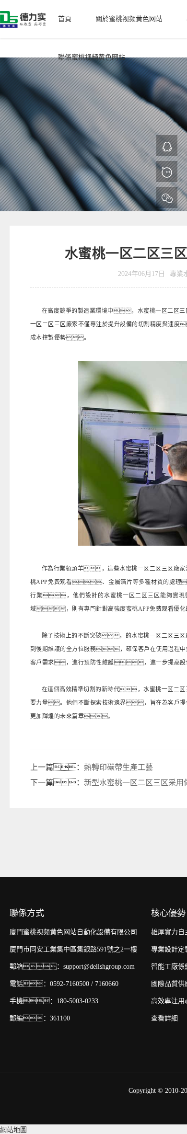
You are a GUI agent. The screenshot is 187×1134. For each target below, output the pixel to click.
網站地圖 (13, 1130)
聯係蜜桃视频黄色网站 (91, 57)
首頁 (64, 19)
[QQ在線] (166, 145)
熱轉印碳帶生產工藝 (118, 767)
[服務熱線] (166, 171)
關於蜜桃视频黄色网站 (129, 19)
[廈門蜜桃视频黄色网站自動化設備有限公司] (23, 19)
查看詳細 (164, 1018)
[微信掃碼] (166, 197)
